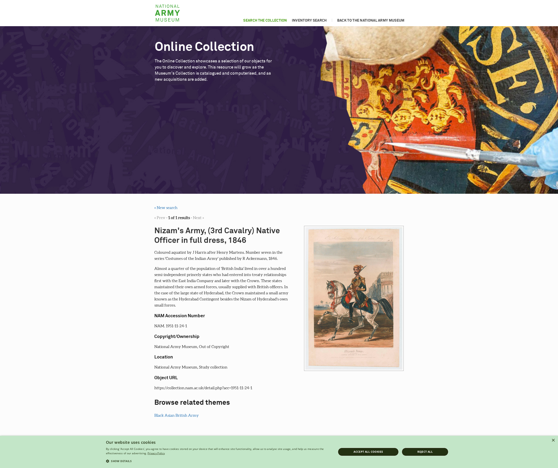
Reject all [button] (425, 452)
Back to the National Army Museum (371, 20)
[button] (218, 461)
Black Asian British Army (176, 415)
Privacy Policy (156, 453)
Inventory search (309, 20)
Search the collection (265, 20)
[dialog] (279, 452)
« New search (165, 207)
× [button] (553, 440)
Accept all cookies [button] (368, 452)
